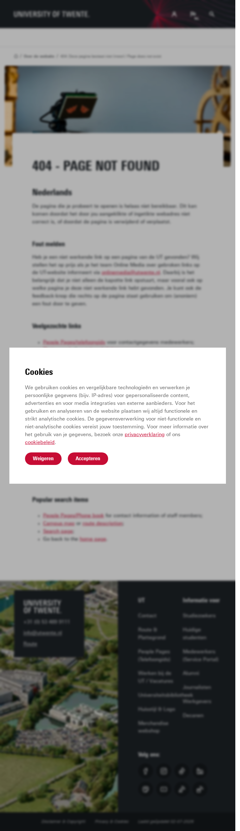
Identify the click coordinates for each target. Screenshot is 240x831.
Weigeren (43, 458)
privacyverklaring (145, 434)
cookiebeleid (40, 442)
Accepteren (88, 458)
